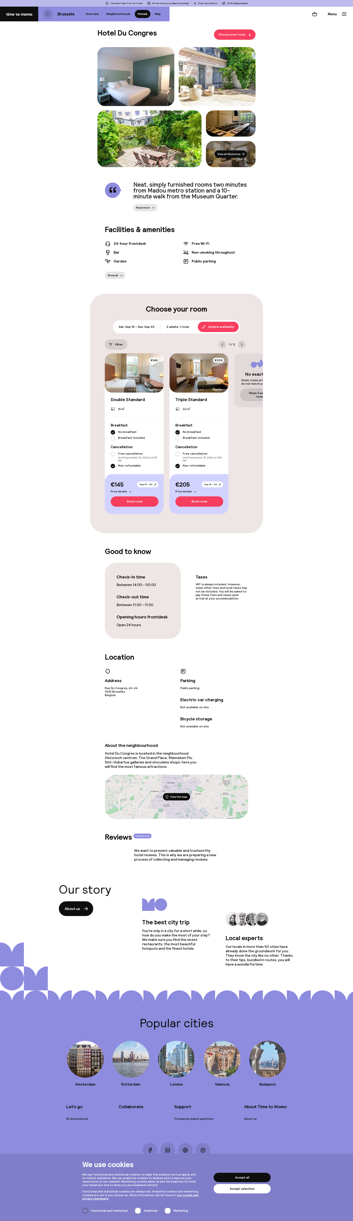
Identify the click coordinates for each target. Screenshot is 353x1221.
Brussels (66, 14)
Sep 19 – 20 (146, 484)
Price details (119, 491)
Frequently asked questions (193, 1119)
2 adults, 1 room (178, 327)
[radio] (113, 432)
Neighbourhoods (118, 14)
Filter (119, 344)
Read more (143, 207)
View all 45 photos (228, 154)
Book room (134, 501)
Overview (92, 14)
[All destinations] (48, 14)
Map (158, 14)
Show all (113, 275)
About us (72, 908)
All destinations (77, 1119)
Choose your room (231, 34)
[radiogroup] (134, 435)
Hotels (142, 14)
